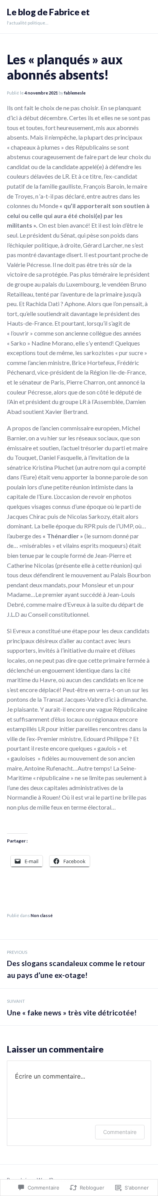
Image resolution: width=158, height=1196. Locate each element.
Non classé (42, 915)
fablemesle (75, 92)
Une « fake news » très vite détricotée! (72, 1008)
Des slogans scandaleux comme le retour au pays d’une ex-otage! (76, 964)
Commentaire (120, 1132)
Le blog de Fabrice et (48, 12)
